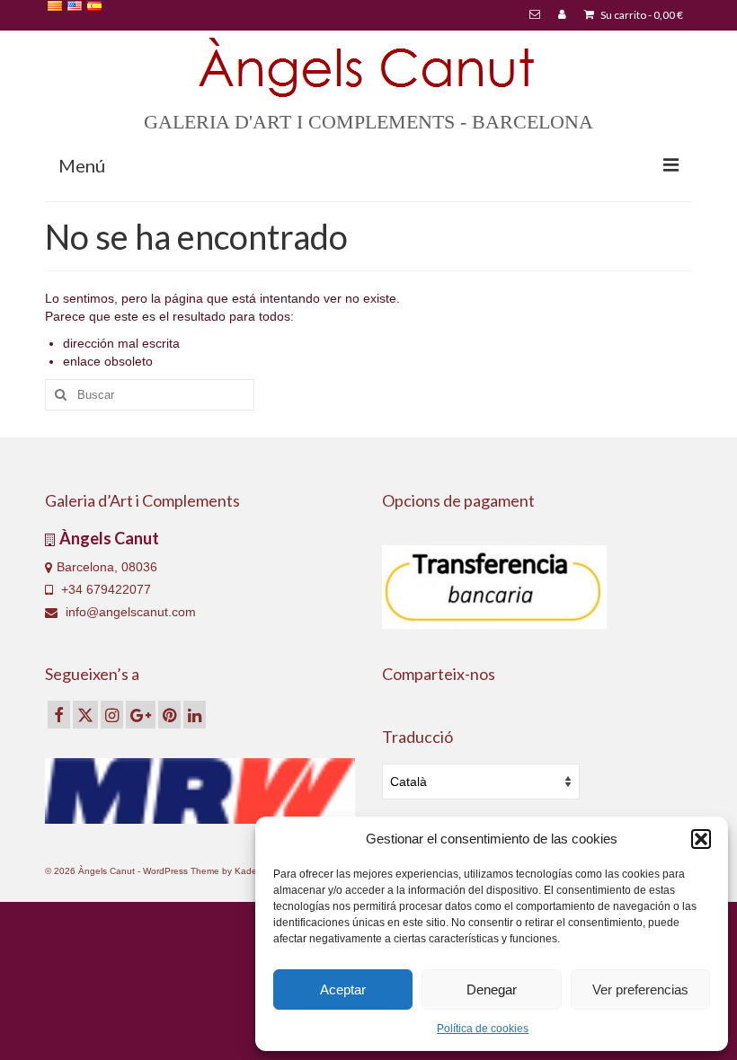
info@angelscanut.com (129, 612)
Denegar (491, 989)
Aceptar (343, 989)
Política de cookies (482, 1028)
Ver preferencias (640, 989)
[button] (701, 839)
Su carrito (641, 15)
